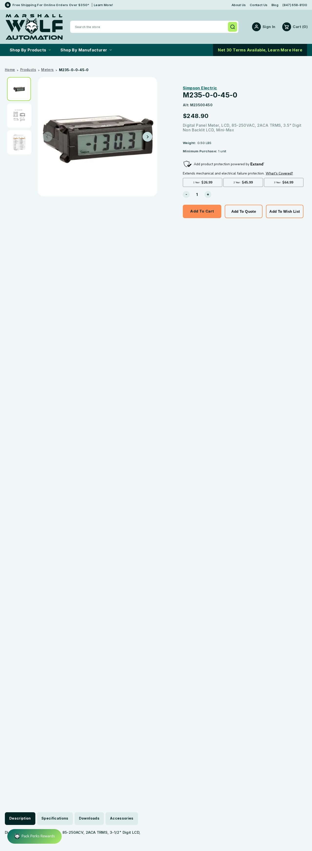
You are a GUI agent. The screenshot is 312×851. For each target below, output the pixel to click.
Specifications (54, 818)
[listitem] (20, 89)
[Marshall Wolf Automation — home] (34, 27)
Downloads (89, 818)
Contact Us (258, 5)
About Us (239, 5)
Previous (47, 137)
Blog (275, 5)
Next (147, 137)
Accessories (122, 818)
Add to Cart (202, 211)
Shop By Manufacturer (83, 50)
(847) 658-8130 (294, 5)
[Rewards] (34, 836)
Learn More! (103, 5)
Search (232, 27)
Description (20, 818)
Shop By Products (28, 50)
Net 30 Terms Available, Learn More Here (260, 50)
